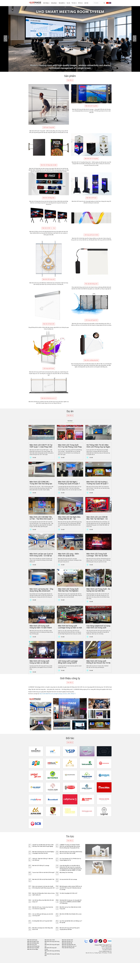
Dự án (68, 3)
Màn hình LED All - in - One (48, 228)
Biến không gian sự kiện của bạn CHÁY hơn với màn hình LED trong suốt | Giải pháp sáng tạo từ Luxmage (71, 888)
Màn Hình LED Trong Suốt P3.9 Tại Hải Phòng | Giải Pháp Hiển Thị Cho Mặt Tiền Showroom (70, 448)
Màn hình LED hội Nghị (32, 949)
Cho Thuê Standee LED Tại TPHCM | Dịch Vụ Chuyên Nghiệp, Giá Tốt (70, 859)
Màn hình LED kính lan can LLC (48, 398)
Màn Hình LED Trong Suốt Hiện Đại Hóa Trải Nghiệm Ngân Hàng (68, 591)
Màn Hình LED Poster (91, 197)
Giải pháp (53, 3)
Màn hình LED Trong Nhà (33, 947)
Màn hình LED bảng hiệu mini (69, 944)
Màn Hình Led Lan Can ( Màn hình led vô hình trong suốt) (70, 907)
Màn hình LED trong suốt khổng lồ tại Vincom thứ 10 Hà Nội (98, 663)
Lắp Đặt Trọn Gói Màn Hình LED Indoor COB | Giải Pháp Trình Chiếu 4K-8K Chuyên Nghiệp (43, 845)
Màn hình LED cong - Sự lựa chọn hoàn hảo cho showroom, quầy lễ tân (42, 907)
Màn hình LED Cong (32, 944)
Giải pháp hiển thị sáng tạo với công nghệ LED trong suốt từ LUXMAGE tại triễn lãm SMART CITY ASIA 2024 (70, 902)
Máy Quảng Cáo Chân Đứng (66, 872)
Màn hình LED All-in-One (33, 941)
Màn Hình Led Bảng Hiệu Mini (91, 360)
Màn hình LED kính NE (67, 943)
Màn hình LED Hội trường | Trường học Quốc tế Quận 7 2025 (97, 484)
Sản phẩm (61, 3)
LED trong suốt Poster (48, 368)
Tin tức (74, 3)
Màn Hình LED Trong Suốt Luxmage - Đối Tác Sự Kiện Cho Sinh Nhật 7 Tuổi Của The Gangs (98, 557)
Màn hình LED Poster (32, 940)
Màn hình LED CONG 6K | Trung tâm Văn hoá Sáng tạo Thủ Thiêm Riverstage (41, 484)
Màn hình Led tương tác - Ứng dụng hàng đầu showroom (41, 590)
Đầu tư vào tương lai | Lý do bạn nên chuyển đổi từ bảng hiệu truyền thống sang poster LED (43, 887)
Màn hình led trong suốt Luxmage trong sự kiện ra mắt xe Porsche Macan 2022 (70, 628)
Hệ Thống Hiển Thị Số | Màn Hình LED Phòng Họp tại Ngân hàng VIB (98, 447)
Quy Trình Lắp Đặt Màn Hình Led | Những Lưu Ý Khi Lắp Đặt (71, 921)
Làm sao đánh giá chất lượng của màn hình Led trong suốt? (42, 914)
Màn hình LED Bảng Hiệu (48, 197)
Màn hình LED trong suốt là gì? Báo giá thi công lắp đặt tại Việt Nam (69, 928)
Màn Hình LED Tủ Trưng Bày (91, 158)
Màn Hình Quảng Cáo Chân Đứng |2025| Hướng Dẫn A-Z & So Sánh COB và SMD (71, 852)
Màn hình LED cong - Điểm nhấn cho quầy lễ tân (68, 555)
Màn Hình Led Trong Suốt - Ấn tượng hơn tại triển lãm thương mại (98, 591)
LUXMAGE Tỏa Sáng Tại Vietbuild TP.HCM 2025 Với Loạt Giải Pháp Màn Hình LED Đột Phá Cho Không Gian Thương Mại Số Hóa (70, 846)
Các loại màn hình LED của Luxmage (68, 879)
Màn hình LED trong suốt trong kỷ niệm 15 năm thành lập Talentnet (41, 628)
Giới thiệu (46, 3)
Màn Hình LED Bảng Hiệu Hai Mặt (49, 165)
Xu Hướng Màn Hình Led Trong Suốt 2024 (42, 921)
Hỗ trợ (80, 3)
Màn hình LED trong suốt (49, 279)
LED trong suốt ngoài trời (91, 320)
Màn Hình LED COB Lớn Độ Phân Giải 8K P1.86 (43, 879)
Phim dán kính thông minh (91, 283)
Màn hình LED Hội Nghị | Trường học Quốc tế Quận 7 (69, 483)
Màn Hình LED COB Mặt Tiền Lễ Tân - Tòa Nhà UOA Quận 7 (41, 518)
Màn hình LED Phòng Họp (33, 946)
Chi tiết (34, 457)
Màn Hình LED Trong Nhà (91, 106)
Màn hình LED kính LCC (67, 941)
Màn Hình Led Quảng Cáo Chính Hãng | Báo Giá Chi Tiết (42, 928)
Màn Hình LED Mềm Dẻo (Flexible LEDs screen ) (71, 914)
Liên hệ (86, 3)
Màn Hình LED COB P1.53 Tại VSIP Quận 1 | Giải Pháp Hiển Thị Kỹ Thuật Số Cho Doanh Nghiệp (41, 448)
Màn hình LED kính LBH (48, 324)
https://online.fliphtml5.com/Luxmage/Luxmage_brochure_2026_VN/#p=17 (57, 693)
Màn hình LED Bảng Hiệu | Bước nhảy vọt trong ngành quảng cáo (43, 894)
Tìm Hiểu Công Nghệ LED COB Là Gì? (68, 893)
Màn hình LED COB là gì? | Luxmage (40, 865)
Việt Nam (70, 420)
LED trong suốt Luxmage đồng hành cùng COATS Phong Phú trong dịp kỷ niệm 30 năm (69, 664)
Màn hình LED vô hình (50, 940)
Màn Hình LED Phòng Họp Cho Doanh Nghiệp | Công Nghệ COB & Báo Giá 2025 (43, 852)
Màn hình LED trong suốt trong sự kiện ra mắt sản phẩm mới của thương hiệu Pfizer (40, 664)
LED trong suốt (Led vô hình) (91, 235)
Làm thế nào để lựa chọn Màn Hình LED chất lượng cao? (43, 901)
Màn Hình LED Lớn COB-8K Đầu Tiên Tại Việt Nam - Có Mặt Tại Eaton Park (97, 519)
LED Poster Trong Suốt (48, 127)
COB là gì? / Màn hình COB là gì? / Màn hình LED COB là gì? (42, 859)
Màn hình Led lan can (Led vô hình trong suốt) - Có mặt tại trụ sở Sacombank (41, 556)
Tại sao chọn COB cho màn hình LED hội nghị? (43, 872)
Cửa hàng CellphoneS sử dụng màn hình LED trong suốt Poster (98, 628)
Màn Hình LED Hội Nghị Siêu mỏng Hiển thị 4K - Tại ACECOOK (69, 519)
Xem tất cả (70, 80)
